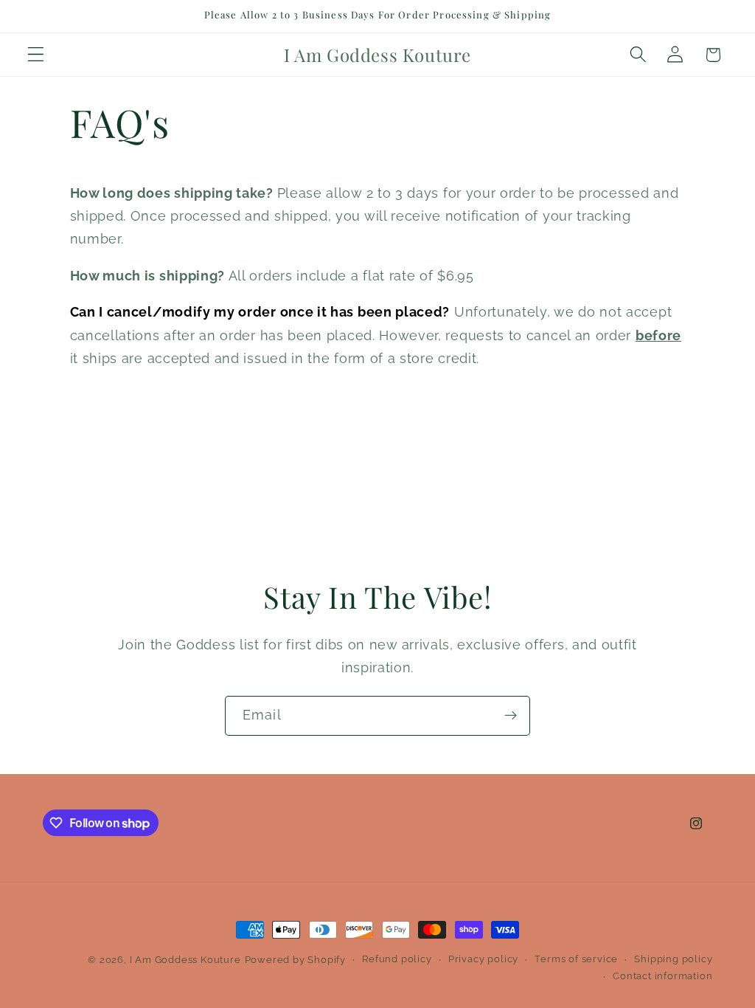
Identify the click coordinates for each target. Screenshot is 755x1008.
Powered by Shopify (296, 959)
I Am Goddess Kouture (185, 959)
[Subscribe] (510, 716)
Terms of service (576, 958)
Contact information (662, 975)
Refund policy (396, 958)
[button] (36, 55)
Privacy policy (483, 958)
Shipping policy (673, 958)
